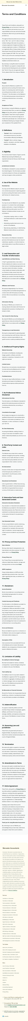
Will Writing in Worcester (8, 931)
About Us (5, 980)
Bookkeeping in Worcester (8, 919)
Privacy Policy (5, 27)
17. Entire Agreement (10, 786)
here (20, 564)
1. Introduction (7, 79)
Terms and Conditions (7, 989)
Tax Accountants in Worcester (9, 903)
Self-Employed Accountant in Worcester (11, 940)
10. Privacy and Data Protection (13, 542)
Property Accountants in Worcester (10, 915)
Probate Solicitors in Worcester (9, 933)
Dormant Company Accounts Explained (11, 952)
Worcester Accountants (8, 5)
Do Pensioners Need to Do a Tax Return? (11, 956)
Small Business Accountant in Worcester (11, 938)
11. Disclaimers (7, 586)
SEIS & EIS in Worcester (8, 924)
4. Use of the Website (9, 182)
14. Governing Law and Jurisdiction (10, 726)
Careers (4, 982)
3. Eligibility (6, 151)
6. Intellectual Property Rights (13, 347)
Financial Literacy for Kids (8, 975)
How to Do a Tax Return (8, 947)
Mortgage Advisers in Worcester (10, 910)
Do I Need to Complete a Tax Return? (11, 959)
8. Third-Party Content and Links (12, 446)
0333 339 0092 (13, 1007)
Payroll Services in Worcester (9, 922)
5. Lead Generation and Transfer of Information (11, 254)
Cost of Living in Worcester (8, 966)
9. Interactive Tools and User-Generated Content (13, 498)
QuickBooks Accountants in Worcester (11, 973)
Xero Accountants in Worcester (9, 970)
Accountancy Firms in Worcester (10, 905)
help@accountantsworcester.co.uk (16, 1005)
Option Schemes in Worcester (9, 926)
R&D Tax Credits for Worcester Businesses (12, 936)
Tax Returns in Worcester (8, 898)
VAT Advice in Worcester (8, 917)
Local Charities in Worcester (9, 968)
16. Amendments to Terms (12, 763)
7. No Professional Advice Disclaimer (11, 394)
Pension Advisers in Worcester (9, 912)
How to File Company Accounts (9, 949)
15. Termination (8, 744)
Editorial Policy (6, 984)
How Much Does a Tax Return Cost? (10, 954)
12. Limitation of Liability (11, 656)
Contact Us (5, 977)
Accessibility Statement (8, 987)
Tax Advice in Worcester (8, 900)
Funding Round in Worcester (9, 929)
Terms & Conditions (12, 890)
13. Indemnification (9, 704)
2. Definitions (7, 130)
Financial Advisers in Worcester (9, 907)
